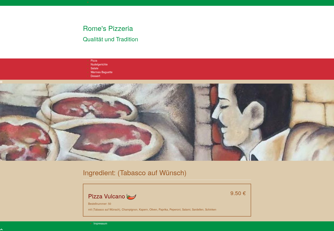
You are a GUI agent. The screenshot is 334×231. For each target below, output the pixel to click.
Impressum (100, 223)
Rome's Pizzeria (108, 28)
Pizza (94, 60)
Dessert (95, 76)
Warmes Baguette (101, 72)
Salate (94, 68)
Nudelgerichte (99, 64)
